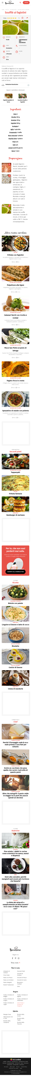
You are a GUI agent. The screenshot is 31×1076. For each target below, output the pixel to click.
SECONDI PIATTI (13, 9)
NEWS (15, 874)
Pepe (14, 142)
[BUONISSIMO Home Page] (9, 2)
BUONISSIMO (16, 1064)
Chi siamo (6, 1066)
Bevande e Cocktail (20, 983)
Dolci (18, 986)
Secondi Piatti (21, 971)
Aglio (12, 129)
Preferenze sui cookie (13, 1068)
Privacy (18, 1066)
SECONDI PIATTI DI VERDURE (23, 9)
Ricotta (13, 117)
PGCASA (4, 1063)
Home (3, 9)
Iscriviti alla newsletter (15, 571)
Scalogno (15, 126)
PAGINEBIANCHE (10, 1063)
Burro (13, 151)
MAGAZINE (15, 849)
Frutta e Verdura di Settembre (22, 999)
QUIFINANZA (9, 1064)
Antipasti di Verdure (6, 972)
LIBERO (4, 1061)
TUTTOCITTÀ (17, 1063)
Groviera (13, 120)
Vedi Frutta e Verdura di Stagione (20, 1004)
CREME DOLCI (15, 686)
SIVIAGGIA (26, 1063)
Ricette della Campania (6, 1021)
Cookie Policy (24, 1066)
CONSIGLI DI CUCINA (15, 740)
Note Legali (12, 1066)
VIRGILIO (9, 1061)
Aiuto (21, 1068)
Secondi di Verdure (20, 974)
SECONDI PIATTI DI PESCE (15, 312)
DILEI (22, 1063)
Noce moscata (12, 135)
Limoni (10, 148)
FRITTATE (15, 252)
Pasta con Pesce (7, 977)
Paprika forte (13, 138)
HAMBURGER (15, 513)
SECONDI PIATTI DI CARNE (15, 378)
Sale (14, 145)
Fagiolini (13, 123)
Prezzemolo (13, 132)
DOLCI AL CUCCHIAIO (15, 644)
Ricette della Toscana (20, 1023)
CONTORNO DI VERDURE (15, 601)
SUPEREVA (21, 1064)
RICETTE (7, 9)
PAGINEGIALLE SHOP (23, 1061)
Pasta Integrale (7, 982)
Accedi (26, 2)
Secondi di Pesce (22, 977)
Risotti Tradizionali (8, 985)
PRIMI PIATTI (15, 622)
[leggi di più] (28, 85)
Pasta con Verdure (8, 980)
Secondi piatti (15, 451)
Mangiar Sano (7, 1014)
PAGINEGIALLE (15, 1061)
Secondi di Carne (22, 980)
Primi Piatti (6, 975)
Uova (15, 114)
